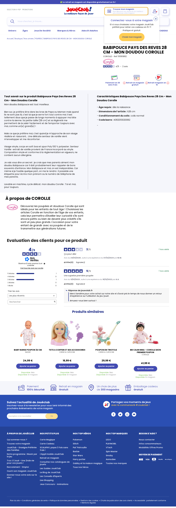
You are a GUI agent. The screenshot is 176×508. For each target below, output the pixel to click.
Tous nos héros (80, 467)
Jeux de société (42, 30)
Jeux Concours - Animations (54, 484)
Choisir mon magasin (132, 37)
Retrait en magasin (49, 458)
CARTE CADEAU (160, 30)
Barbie (76, 451)
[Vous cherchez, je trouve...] (12, 21)
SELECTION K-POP (14, 9)
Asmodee (111, 459)
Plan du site (15, 500)
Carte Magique (47, 439)
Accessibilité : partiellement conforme (150, 500)
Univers (12, 30)
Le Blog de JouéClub (50, 472)
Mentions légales (89, 503)
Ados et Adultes (90, 30)
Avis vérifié (164, 249)
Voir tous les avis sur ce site (31, 268)
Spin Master (112, 451)
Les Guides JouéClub (50, 468)
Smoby (109, 455)
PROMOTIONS (27, 9)
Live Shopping (46, 480)
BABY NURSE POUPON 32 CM (28, 351)
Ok (51, 416)
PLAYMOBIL (111, 443)
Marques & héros (66, 30)
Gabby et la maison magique (87, 463)
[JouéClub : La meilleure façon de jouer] (79, 14)
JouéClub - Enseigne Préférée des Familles (22, 448)
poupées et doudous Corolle (56, 206)
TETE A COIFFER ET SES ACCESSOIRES (67, 351)
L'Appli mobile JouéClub (52, 454)
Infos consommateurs (150, 443)
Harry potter (79, 459)
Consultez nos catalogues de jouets (55, 463)
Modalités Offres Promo (151, 447)
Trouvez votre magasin (18, 443)
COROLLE (107, 56)
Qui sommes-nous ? (17, 439)
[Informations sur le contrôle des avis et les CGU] (44, 264)
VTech (109, 447)
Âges (25, 30)
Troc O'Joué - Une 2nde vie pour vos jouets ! (20, 462)
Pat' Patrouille (80, 447)
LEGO (108, 439)
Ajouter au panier (28, 366)
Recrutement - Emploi (18, 467)
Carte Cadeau (47, 443)
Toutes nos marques (116, 463)
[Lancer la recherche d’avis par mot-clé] (55, 302)
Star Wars (78, 455)
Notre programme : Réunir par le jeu (22, 455)
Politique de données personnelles (64, 500)
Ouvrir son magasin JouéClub (22, 471)
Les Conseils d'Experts (51, 476)
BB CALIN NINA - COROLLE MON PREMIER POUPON (145, 352)
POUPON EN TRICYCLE (106, 351)
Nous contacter (147, 439)
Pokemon (77, 439)
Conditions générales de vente (35, 500)
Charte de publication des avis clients (116, 500)
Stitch (76, 443)
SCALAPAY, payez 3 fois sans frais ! (54, 448)
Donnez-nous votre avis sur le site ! (22, 476)
